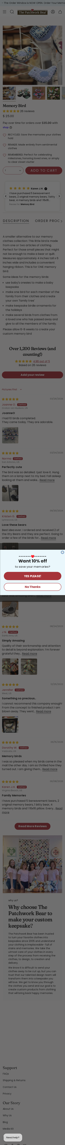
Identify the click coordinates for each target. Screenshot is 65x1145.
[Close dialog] (62, 552)
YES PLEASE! (32, 576)
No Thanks (32, 587)
